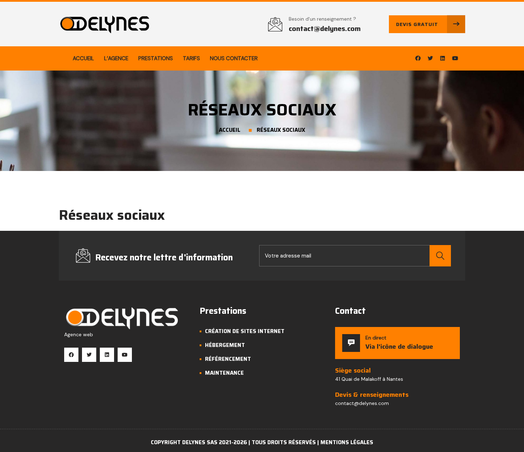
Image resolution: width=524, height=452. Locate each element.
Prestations (155, 58)
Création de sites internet (244, 331)
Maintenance (224, 372)
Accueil (83, 58)
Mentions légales (346, 442)
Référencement (228, 359)
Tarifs (191, 58)
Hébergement (225, 345)
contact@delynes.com (325, 28)
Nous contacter (234, 58)
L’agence (116, 58)
